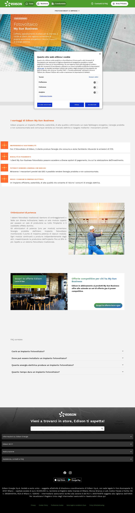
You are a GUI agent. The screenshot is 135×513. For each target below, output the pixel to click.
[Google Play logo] (74, 480)
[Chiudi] (100, 54)
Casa (31, 4)
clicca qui (101, 496)
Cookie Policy (43, 505)
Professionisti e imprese (66, 11)
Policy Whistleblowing (96, 505)
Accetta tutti (92, 104)
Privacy (33, 505)
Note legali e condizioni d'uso (76, 505)
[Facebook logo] (64, 472)
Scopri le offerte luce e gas (108, 305)
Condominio (60, 4)
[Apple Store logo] (60, 480)
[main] (67, 256)
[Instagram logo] (70, 472)
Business (44, 4)
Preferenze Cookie (57, 505)
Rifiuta (77, 104)
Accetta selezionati (44, 104)
